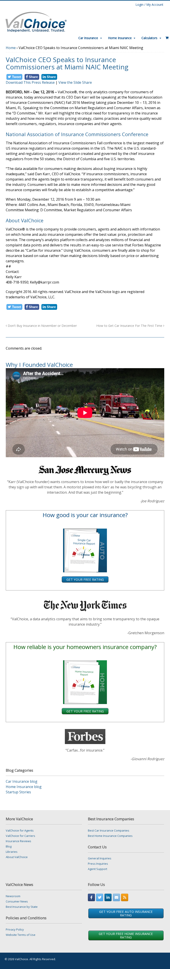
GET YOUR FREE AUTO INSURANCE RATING (126, 913)
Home (11, 47)
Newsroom (13, 896)
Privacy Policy (15, 929)
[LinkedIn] (108, 897)
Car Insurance (88, 38)
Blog (9, 846)
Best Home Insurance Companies (110, 836)
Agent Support (97, 869)
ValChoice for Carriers (20, 836)
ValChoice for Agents (20, 830)
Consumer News (17, 901)
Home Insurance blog (24, 786)
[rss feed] (124, 897)
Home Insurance (120, 38)
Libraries (11, 852)
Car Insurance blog (21, 781)
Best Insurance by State (22, 907)
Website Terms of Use (20, 935)
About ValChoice (17, 857)
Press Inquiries (98, 864)
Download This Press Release (30, 82)
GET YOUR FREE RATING (85, 579)
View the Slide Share (75, 82)
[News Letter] (116, 897)
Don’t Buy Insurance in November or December (42, 326)
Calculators (149, 38)
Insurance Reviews (18, 841)
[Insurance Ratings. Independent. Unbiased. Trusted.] (36, 21)
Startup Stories (18, 792)
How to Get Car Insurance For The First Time (129, 326)
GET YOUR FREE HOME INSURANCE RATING (126, 935)
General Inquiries (99, 858)
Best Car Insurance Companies (108, 830)
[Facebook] (91, 897)
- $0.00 (165, 36)
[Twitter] (99, 897)
